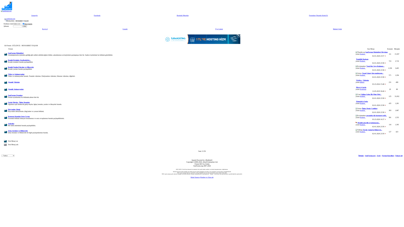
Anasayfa (34, 15)
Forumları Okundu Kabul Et (318, 15)
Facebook (97, 15)
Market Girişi (337, 29)
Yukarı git (399, 156)
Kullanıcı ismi (8, 24)
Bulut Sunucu (195, 177)
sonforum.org (10, 19)
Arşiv (379, 156)
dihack (362, 82)
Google (125, 29)
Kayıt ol (45, 29)
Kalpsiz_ (363, 54)
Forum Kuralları (388, 156)
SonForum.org (370, 156)
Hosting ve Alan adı (206, 177)
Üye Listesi (219, 29)
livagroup (363, 89)
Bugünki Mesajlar (183, 15)
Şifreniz (6, 26)
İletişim (361, 156)
